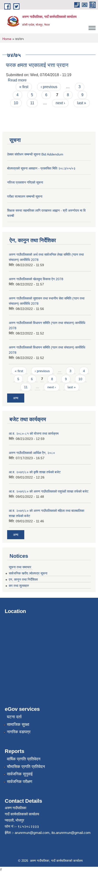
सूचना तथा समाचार (20, 567)
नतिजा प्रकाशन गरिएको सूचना (25, 182)
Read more (17, 80)
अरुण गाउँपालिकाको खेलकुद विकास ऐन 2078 (36, 279)
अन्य (15, 398)
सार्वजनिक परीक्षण (19, 781)
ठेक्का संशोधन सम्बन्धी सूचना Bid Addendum (35, 154)
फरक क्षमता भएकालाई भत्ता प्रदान (37, 65)
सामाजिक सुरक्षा (18, 724)
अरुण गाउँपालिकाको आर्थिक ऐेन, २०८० (32, 453)
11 (32, 103)
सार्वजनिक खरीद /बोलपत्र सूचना (28, 573)
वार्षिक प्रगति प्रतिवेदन (23, 759)
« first (23, 87)
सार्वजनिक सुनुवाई (20, 774)
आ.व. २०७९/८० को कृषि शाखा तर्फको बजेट (35, 472)
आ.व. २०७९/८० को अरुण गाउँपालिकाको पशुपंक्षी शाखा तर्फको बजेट (48, 491)
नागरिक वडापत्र (18, 732)
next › (60, 103)
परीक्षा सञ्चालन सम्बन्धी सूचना (24, 196)
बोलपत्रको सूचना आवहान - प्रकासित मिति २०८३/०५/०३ (41, 168)
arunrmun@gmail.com (32, 833)
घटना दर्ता (14, 717)
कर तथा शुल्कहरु (19, 586)
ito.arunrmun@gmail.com (71, 833)
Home (6, 39)
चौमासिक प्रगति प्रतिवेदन (26, 766)
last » (81, 103)
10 (16, 103)
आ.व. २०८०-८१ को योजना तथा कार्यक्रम (34, 433)
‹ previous (49, 87)
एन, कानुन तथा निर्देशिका (23, 579)
